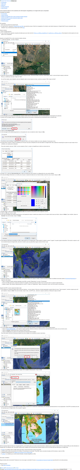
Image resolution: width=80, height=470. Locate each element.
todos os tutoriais (6, 465)
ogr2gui (3, 453)
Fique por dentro (7, 469)
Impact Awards (4, 8)
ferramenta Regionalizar (71, 278)
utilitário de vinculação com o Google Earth (23, 452)
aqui (24, 27)
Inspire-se (3, 5)
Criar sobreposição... (11, 328)
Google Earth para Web (19, 26)
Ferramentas (3, 2)
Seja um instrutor (40, 469)
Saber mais (3, 3)
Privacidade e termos (48, 469)
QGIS (3, 449)
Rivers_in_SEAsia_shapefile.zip (40, 33)
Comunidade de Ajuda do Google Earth (44, 460)
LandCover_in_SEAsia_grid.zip (55, 33)
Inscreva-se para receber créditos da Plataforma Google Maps (24, 469)
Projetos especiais (5, 6)
